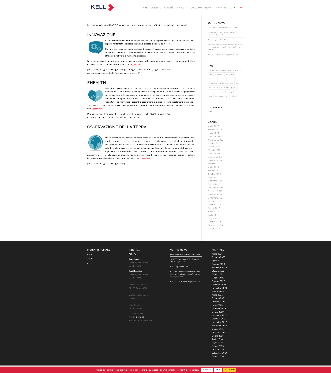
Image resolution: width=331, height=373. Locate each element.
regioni (218, 92)
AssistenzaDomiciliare (223, 70)
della (210, 74)
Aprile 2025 (213, 126)
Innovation (231, 79)
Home (89, 254)
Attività (90, 259)
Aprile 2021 (213, 167)
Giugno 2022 (214, 146)
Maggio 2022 (214, 150)
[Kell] (102, 7)
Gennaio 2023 (214, 136)
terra (226, 96)
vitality (233, 96)
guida (232, 74)
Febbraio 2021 (215, 170)
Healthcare (212, 79)
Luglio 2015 (213, 215)
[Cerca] (229, 7)
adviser (211, 70)
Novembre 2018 (215, 187)
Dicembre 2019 (215, 180)
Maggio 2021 (214, 163)
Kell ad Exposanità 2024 (217, 39)
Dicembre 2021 (215, 157)
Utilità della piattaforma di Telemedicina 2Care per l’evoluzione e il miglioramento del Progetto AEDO (225, 47)
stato (210, 96)
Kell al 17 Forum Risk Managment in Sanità (223, 54)
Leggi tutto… (135, 64)
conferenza (237, 70)
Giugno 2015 (214, 218)
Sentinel (225, 92)
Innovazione (213, 83)
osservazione (225, 87)
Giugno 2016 (214, 208)
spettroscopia (235, 92)
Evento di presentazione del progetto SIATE (223, 27)
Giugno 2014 (214, 228)
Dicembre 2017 (215, 191)
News (211, 111)
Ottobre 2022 (214, 143)
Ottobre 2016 (214, 204)
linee (237, 83)
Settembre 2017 (216, 197)
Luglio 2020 (213, 177)
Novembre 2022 (215, 140)
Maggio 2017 (214, 201)
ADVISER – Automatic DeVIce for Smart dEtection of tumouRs (222, 33)
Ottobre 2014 (214, 221)
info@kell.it (140, 317)
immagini (222, 79)
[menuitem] (145, 7)
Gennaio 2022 (214, 153)
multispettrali (213, 87)
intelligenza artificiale (226, 83)
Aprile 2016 (213, 211)
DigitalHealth (219, 74)
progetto (233, 87)
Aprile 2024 (213, 133)
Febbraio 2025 (215, 129)
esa (227, 74)
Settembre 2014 (216, 225)
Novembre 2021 (215, 160)
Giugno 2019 (214, 184)
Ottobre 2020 (214, 174)
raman (211, 92)
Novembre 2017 (215, 194)
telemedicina (219, 96)
